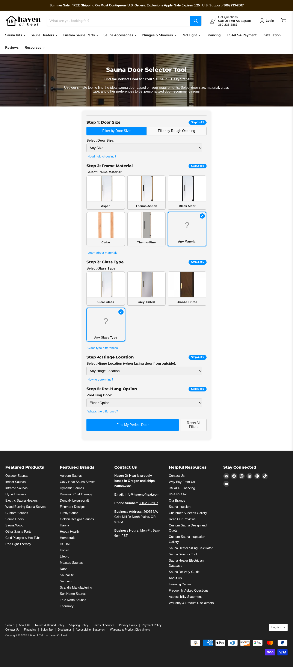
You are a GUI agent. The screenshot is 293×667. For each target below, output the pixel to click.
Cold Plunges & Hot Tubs (23, 537)
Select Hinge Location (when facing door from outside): (131, 363)
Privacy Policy (128, 625)
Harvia (64, 525)
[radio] (105, 192)
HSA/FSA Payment (242, 35)
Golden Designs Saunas (77, 519)
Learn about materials (102, 252)
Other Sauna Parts (18, 531)
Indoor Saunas (15, 481)
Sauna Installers (180, 506)
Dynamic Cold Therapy (76, 494)
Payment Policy (152, 625)
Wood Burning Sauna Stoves (25, 506)
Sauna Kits (14, 35)
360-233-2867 (148, 503)
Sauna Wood (14, 525)
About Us (175, 578)
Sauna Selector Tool (183, 554)
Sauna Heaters (43, 35)
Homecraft (67, 537)
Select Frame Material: (104, 172)
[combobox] (118, 21)
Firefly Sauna (69, 512)
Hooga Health (69, 531)
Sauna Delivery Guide (184, 571)
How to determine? (100, 379)
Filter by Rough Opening (176, 131)
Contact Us (177, 475)
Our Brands (177, 500)
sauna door (127, 87)
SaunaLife (67, 575)
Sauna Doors (14, 519)
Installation (272, 35)
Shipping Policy (78, 625)
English (276, 627)
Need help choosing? (102, 156)
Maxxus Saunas (71, 562)
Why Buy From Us (182, 481)
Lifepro (64, 556)
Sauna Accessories (118, 35)
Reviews (12, 47)
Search (9, 625)
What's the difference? (103, 411)
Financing (213, 35)
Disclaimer (64, 629)
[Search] (195, 21)
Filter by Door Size (116, 131)
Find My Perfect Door (132, 425)
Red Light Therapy (18, 544)
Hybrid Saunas (15, 494)
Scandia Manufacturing (76, 587)
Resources (33, 47)
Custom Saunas (16, 512)
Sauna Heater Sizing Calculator (191, 548)
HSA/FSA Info (178, 494)
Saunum (66, 581)
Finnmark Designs (73, 506)
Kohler (64, 550)
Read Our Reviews (182, 519)
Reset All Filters (194, 425)
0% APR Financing (182, 488)
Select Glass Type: (101, 268)
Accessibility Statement (185, 596)
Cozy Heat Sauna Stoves (77, 481)
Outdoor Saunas (16, 475)
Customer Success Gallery (188, 512)
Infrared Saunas (16, 488)
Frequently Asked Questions (188, 590)
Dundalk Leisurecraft (74, 500)
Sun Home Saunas (73, 593)
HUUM (65, 544)
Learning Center (180, 584)
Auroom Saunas (71, 475)
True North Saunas (73, 599)
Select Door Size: (100, 140)
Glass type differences (103, 347)
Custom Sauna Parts (79, 35)
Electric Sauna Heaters (21, 500)
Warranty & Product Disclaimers (191, 602)
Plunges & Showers (158, 35)
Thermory (67, 606)
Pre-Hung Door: (99, 395)
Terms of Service (103, 625)
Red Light (189, 35)
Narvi (63, 568)
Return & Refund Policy (49, 625)
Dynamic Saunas (72, 488)
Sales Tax (47, 629)
